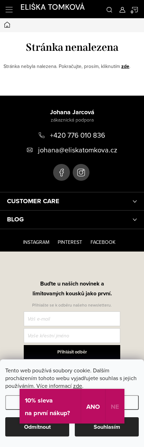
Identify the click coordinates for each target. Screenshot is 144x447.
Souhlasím (107, 427)
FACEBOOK (103, 242)
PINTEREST (70, 242)
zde (77, 386)
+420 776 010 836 (77, 135)
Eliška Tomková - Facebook (61, 172)
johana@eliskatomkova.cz (77, 150)
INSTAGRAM (36, 242)
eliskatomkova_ (81, 172)
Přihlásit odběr (72, 352)
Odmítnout (37, 427)
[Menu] (9, 9)
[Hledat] (109, 9)
